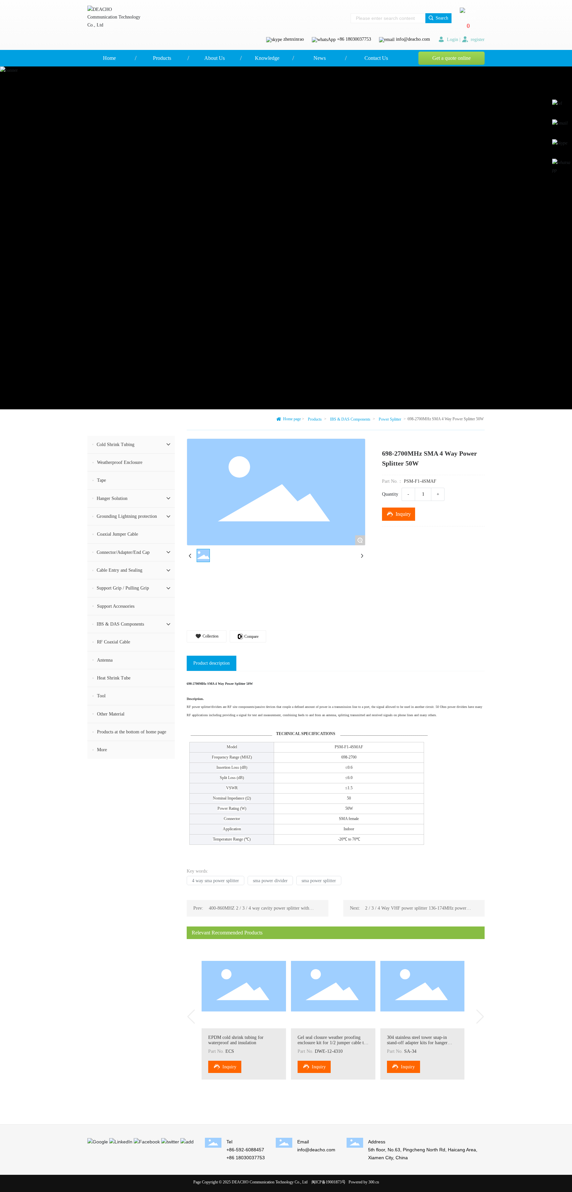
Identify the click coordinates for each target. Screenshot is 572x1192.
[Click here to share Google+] (97, 1141)
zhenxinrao (293, 39)
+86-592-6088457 (245, 1149)
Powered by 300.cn (364, 1182)
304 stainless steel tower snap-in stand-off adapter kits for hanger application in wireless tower (417, 1042)
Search (441, 18)
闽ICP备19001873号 (328, 1182)
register (477, 39)
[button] (191, 1016)
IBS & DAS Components (350, 419)
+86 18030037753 (354, 39)
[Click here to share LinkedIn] (120, 1141)
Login (452, 39)
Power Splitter (390, 419)
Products (315, 419)
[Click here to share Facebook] (147, 1141)
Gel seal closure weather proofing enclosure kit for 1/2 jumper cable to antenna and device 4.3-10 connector (332, 1042)
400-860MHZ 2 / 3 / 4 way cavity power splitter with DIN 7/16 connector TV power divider (259, 911)
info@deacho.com (413, 39)
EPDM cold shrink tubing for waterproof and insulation (235, 1040)
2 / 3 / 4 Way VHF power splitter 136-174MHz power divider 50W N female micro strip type (415, 911)
